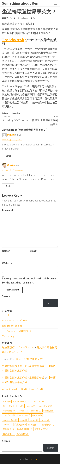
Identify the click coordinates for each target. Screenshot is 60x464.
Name (6, 250)
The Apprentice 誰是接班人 (17, 331)
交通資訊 (20, 424)
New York (23, 415)
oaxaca (37, 415)
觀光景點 (22, 433)
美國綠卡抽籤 (24, 429)
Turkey (7, 424)
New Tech (9, 415)
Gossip (38, 401)
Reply (8, 155)
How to (30, 406)
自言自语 (41, 429)
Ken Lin (11, 165)
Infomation (15, 113)
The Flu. (6, 315)
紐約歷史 (8, 429)
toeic (23, 420)
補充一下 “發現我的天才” (29, 358)
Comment (8, 210)
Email (33, 250)
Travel (44, 420)
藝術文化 (8, 433)
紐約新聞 (48, 424)
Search (6, 296)
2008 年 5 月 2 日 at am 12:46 (12, 170)
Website (7, 263)
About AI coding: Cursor (15, 320)
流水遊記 (33, 424)
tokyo (34, 420)
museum (36, 410)
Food (7, 401)
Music (48, 410)
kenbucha (24, 18)
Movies (23, 410)
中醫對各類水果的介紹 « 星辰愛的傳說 (23, 365)
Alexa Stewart (9, 389)
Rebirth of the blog (12, 325)
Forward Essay (21, 401)
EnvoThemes (35, 459)
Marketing (9, 410)
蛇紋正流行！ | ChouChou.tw (17, 347)
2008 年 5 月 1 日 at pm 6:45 (12, 140)
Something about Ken (20, 3)
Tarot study (8, 336)
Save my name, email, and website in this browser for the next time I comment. (29, 280)
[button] (55, 3)
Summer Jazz (10, 420)
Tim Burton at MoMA (32, 389)
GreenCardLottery (13, 406)
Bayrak (11, 134)
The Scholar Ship (14, 40)
